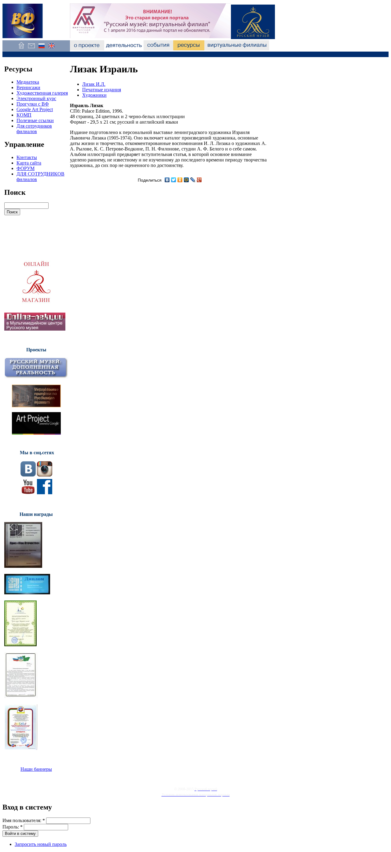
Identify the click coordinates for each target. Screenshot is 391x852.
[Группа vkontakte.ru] (28, 474)
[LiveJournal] (193, 180)
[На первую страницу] (21, 48)
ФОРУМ (25, 168)
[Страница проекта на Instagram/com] (44, 474)
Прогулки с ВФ (32, 104)
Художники (94, 95)
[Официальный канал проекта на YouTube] (28, 492)
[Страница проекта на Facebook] (44, 492)
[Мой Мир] (186, 180)
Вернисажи (28, 87)
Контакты (26, 157)
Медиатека (27, 82)
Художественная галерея (42, 93)
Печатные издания (101, 89)
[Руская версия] (41, 48)
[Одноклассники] (180, 180)
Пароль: (12, 826)
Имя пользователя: (23, 820)
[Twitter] (173, 180)
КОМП (23, 115)
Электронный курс (36, 98)
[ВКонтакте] (167, 180)
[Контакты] (31, 48)
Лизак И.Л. (93, 84)
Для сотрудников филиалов (34, 128)
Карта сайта (28, 162)
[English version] (51, 48)
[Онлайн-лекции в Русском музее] (34, 329)
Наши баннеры (36, 769)
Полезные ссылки (35, 120)
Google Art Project (34, 109)
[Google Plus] (199, 180)
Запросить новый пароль (41, 844)
